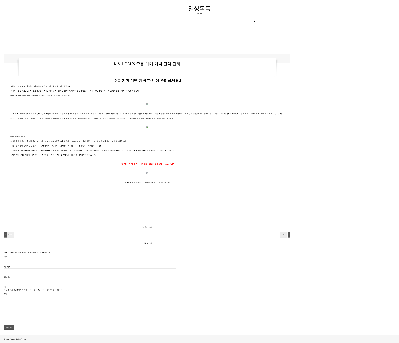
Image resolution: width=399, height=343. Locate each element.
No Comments (147, 227)
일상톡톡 (199, 8)
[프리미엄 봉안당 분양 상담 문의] (285, 235)
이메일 (7, 267)
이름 (6, 257)
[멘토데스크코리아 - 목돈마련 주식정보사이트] (9, 235)
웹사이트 (7, 277)
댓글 (6, 294)
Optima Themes (21, 339)
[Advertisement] (66, 38)
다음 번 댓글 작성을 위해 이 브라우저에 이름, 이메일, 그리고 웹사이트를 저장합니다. (33, 290)
